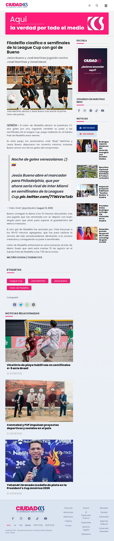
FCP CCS (38, 525)
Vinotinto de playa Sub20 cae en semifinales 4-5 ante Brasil (38, 366)
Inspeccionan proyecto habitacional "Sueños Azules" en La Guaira (106, 192)
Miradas (104, 508)
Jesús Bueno (60, 280)
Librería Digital (86, 528)
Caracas (68, 508)
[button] (93, 70)
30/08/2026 (16, 373)
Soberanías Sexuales (105, 530)
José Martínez (38, 280)
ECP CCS (49, 525)
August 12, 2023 (45, 208)
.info (8, 525)
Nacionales (69, 512)
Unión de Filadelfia (19, 287)
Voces (68, 525)
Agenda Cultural (104, 522)
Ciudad (103, 512)
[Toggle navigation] (105, 5)
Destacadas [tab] (89, 128)
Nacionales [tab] (88, 134)
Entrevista (104, 516)
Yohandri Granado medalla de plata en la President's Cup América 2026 (37, 486)
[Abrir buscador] (97, 5)
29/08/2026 (16, 433)
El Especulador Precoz (87, 515)
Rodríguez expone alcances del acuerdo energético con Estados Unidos (105, 150)
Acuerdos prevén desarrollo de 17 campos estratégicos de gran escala (106, 235)
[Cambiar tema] (89, 5)
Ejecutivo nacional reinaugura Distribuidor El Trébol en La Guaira (105, 172)
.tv (15, 525)
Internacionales (71, 516)
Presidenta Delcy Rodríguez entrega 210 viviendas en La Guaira (104, 213)
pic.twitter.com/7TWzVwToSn (47, 196)
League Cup (16, 280)
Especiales (86, 522)
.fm (20, 525)
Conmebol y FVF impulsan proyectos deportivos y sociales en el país (33, 426)
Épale (28, 525)
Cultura (68, 521)
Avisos (86, 508)
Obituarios (86, 534)
